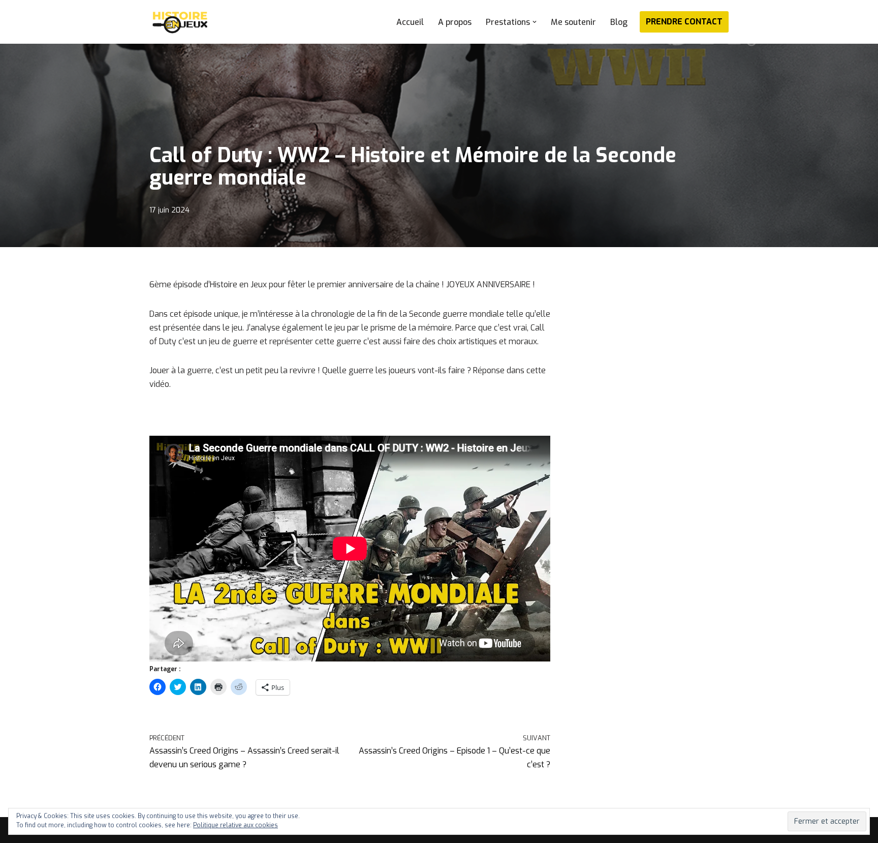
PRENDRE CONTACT (684, 21)
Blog (619, 22)
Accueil (410, 22)
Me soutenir (573, 22)
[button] (534, 22)
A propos (455, 22)
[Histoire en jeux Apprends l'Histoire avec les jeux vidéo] (179, 22)
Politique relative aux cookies (235, 825)
